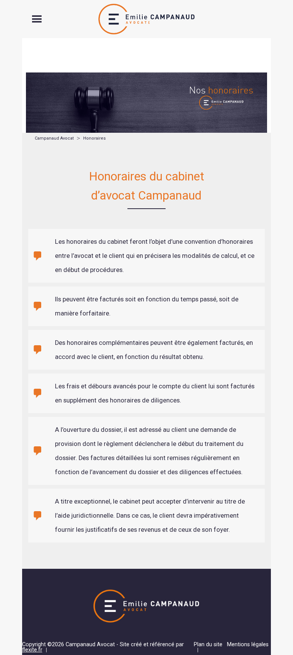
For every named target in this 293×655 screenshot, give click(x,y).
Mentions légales (248, 644)
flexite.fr (32, 650)
